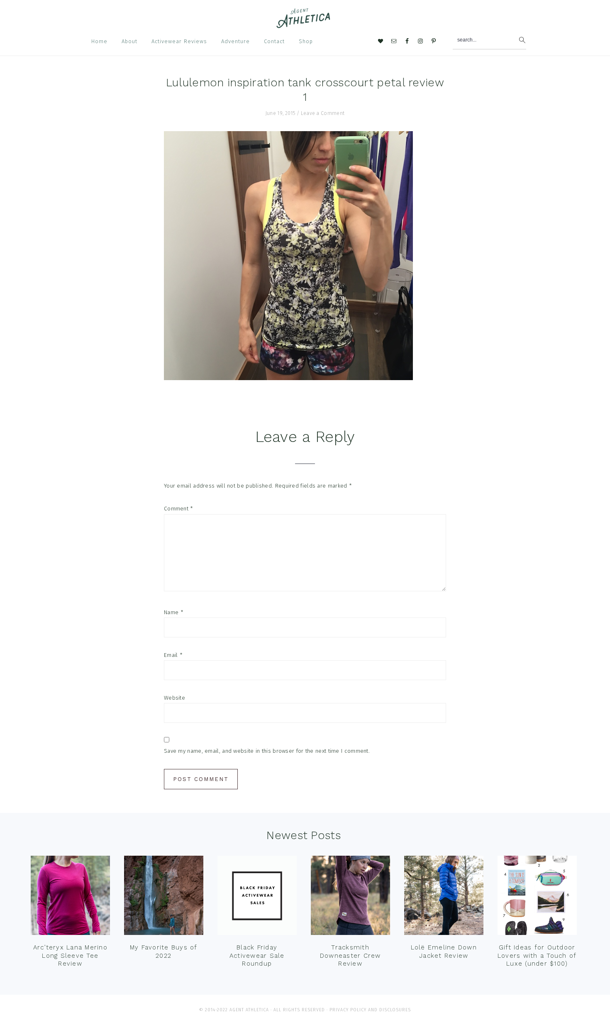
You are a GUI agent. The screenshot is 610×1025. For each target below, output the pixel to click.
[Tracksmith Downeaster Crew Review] (350, 897)
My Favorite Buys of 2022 (164, 951)
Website (174, 697)
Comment (178, 508)
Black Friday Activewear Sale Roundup (257, 955)
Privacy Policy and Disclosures (370, 1010)
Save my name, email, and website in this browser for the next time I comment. (267, 750)
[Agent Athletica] (305, 24)
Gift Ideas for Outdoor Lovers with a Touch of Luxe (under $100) (537, 955)
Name (173, 612)
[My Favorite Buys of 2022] (163, 897)
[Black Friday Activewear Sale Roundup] (257, 897)
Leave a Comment (323, 113)
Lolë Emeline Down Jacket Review (444, 951)
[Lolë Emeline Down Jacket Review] (443, 897)
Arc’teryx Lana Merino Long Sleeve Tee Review (70, 955)
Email (173, 655)
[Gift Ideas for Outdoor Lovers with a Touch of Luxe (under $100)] (537, 897)
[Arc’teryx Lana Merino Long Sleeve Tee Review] (70, 897)
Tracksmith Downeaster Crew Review (350, 955)
